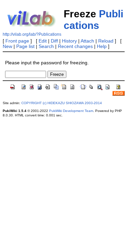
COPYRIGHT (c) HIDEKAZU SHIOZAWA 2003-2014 (61, 103)
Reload (105, 41)
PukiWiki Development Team (71, 111)
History (69, 41)
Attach (87, 41)
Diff (54, 41)
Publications (93, 19)
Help (102, 46)
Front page (17, 41)
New (7, 46)
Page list (25, 46)
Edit (43, 41)
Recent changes (75, 46)
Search (46, 46)
